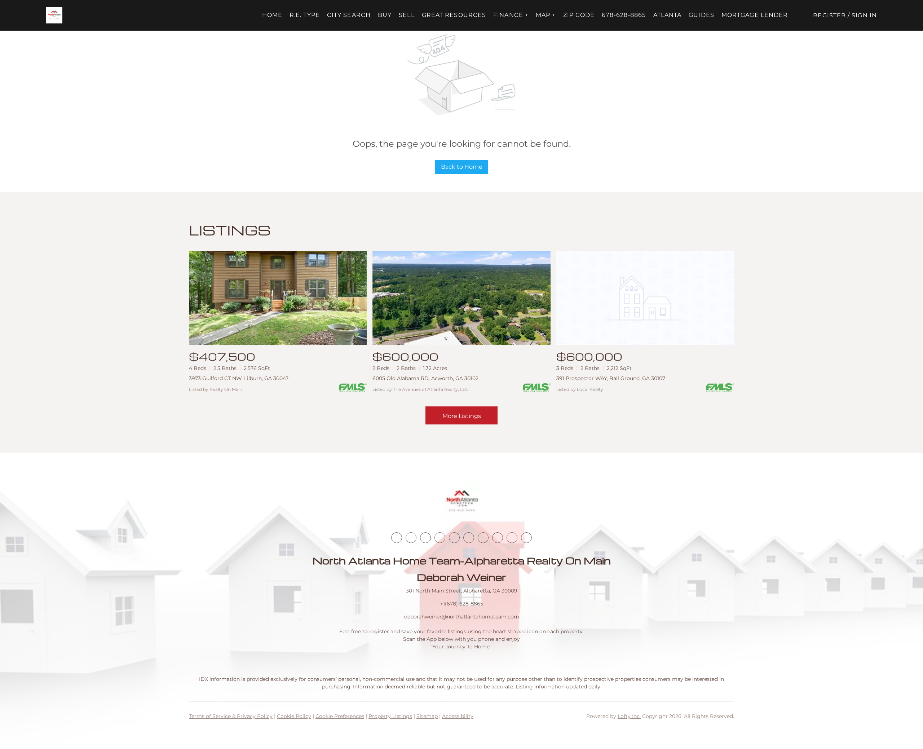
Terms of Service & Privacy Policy (231, 716)
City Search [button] (349, 15)
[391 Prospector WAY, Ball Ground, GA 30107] (645, 298)
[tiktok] (483, 537)
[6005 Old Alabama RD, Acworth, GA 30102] (461, 298)
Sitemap (427, 716)
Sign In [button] (864, 15)
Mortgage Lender (754, 15)
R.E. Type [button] (305, 15)
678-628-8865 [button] (624, 15)
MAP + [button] (546, 15)
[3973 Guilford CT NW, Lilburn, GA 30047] (278, 298)
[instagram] (454, 537)
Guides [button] (701, 15)
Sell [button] (406, 15)
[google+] (526, 537)
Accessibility (457, 716)
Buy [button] (385, 15)
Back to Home (461, 166)
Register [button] (829, 15)
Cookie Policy (294, 716)
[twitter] (425, 537)
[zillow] (439, 537)
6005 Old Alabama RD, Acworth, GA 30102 (425, 378)
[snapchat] (497, 537)
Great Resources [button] (454, 15)
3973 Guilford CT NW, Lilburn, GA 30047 (238, 378)
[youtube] (468, 537)
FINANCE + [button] (511, 15)
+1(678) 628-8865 (461, 603)
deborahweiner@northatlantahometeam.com (461, 616)
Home (272, 15)
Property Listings (390, 716)
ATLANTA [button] (667, 15)
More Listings (461, 416)
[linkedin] (411, 537)
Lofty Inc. (629, 716)
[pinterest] (512, 537)
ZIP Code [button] (579, 15)
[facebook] (396, 537)
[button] (54, 15)
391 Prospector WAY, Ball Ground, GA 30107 (610, 378)
